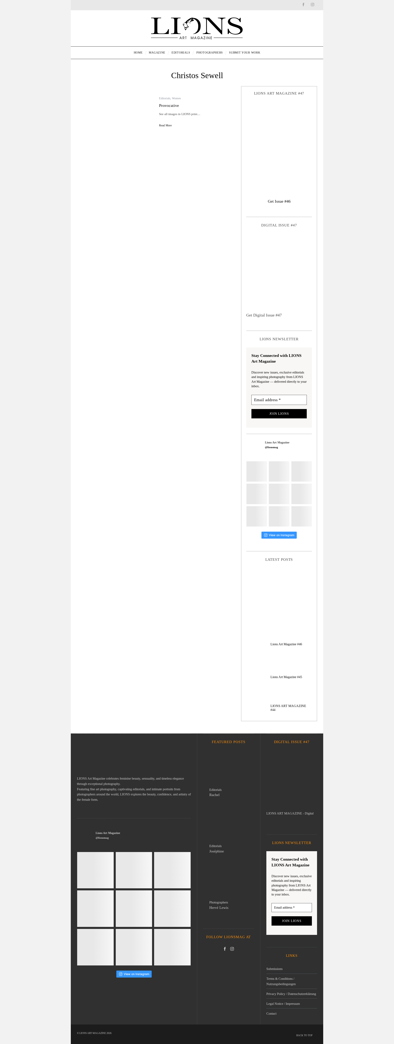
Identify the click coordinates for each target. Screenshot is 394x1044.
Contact (271, 1013)
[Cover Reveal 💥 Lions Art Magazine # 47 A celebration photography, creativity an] (256, 471)
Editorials (164, 98)
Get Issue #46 (279, 201)
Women (176, 98)
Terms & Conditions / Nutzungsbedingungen (281, 981)
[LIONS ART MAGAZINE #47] (279, 143)
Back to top (304, 1035)
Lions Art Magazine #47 (279, 591)
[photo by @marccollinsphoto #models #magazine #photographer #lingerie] (279, 471)
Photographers (218, 902)
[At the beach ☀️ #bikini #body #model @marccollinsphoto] (256, 516)
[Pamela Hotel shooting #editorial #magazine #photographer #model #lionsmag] (279, 494)
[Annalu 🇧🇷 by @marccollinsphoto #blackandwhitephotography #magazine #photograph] (301, 471)
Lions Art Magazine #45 (286, 677)
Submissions (274, 969)
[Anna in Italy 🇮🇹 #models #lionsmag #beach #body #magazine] (256, 494)
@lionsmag (271, 447)
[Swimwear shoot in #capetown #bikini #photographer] (301, 494)
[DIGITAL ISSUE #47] (279, 273)
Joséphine (216, 851)
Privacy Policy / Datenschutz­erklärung (291, 994)
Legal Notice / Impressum (283, 1003)
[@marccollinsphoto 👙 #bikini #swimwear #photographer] (279, 516)
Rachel (214, 795)
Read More (165, 125)
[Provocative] (115, 112)
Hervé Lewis (218, 908)
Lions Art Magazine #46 (286, 644)
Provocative (169, 105)
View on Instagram (281, 535)
